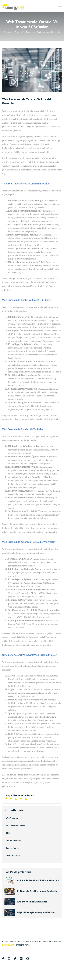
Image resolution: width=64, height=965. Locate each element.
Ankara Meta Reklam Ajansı (32, 901)
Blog (17, 32)
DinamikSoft (8, 945)
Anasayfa (8, 32)
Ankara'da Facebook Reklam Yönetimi (38, 880)
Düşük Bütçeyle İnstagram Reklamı (36, 912)
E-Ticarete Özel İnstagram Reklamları (37, 891)
